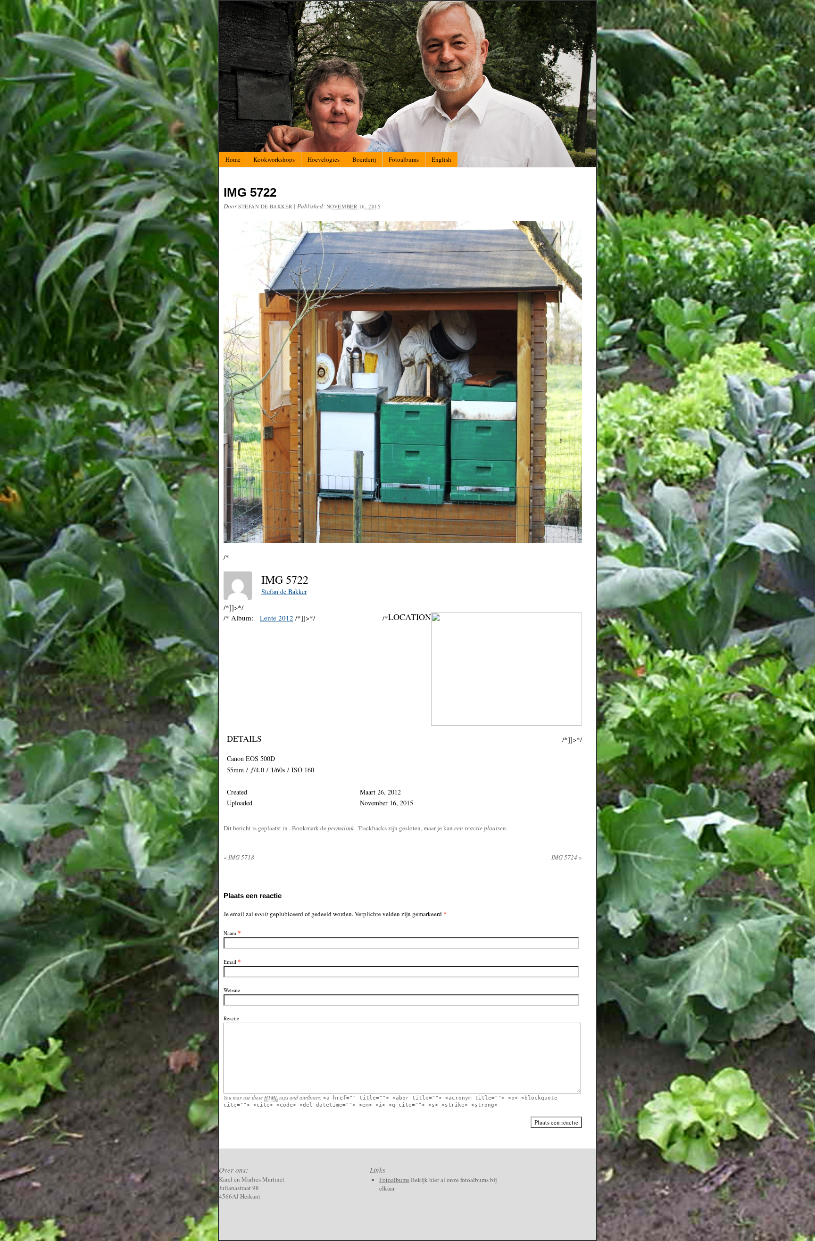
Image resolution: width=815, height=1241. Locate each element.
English (441, 159)
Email (230, 961)
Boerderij (364, 159)
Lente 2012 (276, 617)
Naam (230, 932)
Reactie (231, 1018)
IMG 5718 (239, 857)
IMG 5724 (566, 857)
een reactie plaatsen (480, 828)
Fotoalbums (404, 159)
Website (232, 989)
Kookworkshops (274, 159)
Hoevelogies (324, 159)
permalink (341, 828)
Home (233, 159)
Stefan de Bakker (265, 206)
